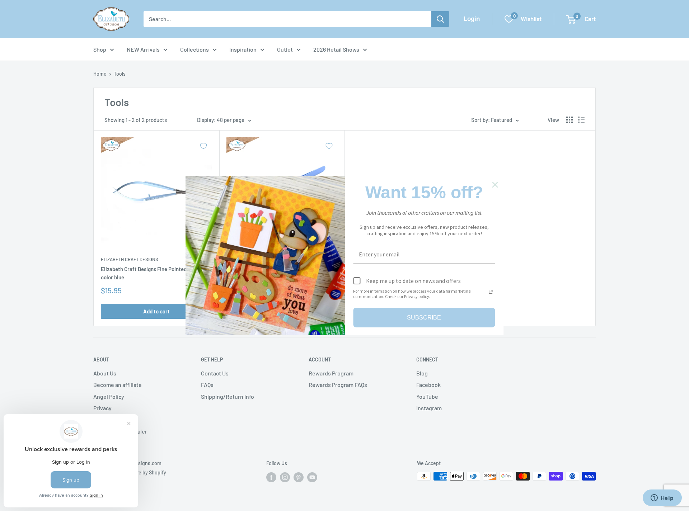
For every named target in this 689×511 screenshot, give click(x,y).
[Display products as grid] (569, 120)
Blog (422, 373)
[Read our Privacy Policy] (491, 292)
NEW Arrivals (143, 49)
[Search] (440, 19)
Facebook (428, 384)
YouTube (427, 396)
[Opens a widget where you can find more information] (662, 498)
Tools (120, 74)
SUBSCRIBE (424, 317)
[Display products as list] (581, 120)
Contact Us (215, 373)
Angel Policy (108, 396)
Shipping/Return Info (227, 396)
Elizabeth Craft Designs (129, 259)
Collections (194, 49)
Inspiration (243, 49)
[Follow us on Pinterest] (299, 477)
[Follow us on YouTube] (312, 477)
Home (100, 74)
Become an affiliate (117, 384)
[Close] (495, 184)
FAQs (207, 384)
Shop (99, 49)
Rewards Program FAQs (338, 384)
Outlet (285, 49)
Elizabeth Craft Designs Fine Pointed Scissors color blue (154, 273)
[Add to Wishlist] (203, 146)
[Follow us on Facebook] (271, 477)
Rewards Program (331, 373)
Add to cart (156, 311)
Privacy (102, 407)
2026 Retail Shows (336, 49)
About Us (104, 373)
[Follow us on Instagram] (285, 477)
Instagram (429, 407)
